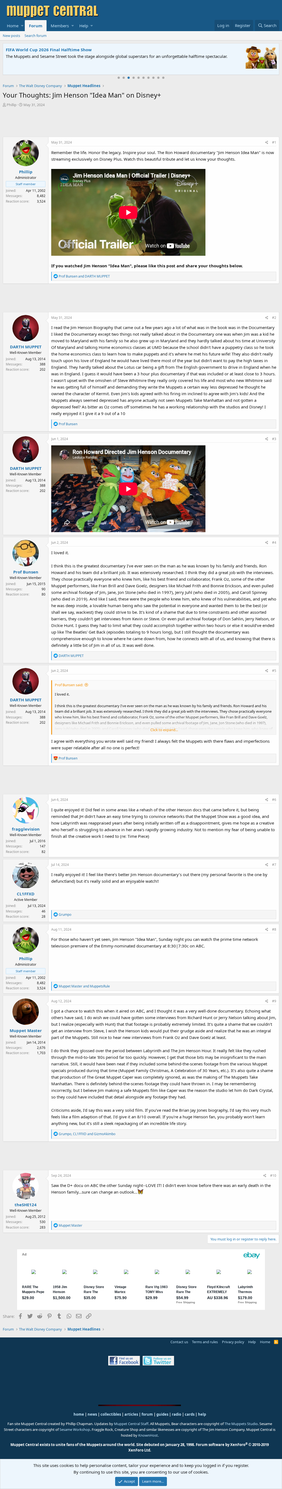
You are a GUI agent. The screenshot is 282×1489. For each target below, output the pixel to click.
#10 (273, 1175)
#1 (274, 142)
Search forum (36, 35)
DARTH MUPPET (26, 346)
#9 (274, 1001)
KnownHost (148, 1435)
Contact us (179, 1341)
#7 (274, 864)
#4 (274, 542)
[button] (22, 25)
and (84, 276)
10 (163, 78)
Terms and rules (205, 1341)
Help (83, 25)
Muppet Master (26, 1030)
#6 (274, 799)
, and (87, 1134)
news (92, 1414)
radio (176, 1414)
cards (189, 1414)
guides (162, 1414)
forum (147, 1414)
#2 (274, 317)
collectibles (111, 1414)
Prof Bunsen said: (69, 684)
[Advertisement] (141, 122)
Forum (35, 25)
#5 (274, 670)
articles (131, 1414)
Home (12, 25)
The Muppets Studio (241, 1423)
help (202, 1414)
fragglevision (26, 829)
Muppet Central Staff (131, 1423)
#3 (274, 439)
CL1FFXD (25, 893)
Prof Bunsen (25, 572)
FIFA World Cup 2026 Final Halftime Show (49, 49)
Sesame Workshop (74, 1429)
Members (60, 25)
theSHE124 (26, 1204)
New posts (11, 35)
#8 (274, 929)
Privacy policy (233, 1341)
